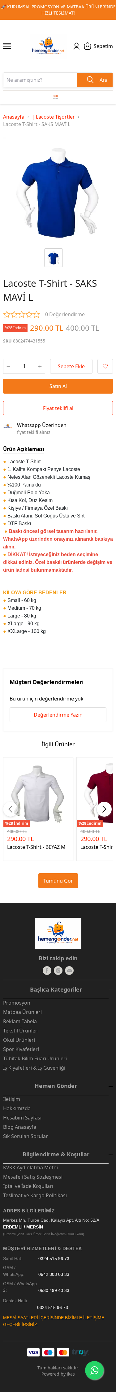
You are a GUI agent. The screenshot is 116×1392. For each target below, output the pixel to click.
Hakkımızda (17, 1108)
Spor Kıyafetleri (21, 1049)
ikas (71, 1374)
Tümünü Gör (58, 880)
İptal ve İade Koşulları (28, 1186)
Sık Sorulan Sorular (25, 1136)
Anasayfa (13, 116)
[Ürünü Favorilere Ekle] (105, 366)
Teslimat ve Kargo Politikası (35, 1195)
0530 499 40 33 (53, 1290)
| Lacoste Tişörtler (53, 116)
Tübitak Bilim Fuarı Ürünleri (35, 1058)
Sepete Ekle (71, 366)
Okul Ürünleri (19, 1039)
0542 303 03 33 (53, 1274)
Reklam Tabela (20, 1021)
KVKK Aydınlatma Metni (30, 1167)
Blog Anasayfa (19, 1127)
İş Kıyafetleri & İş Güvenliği (34, 1067)
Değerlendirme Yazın (58, 714)
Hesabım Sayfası (22, 1117)
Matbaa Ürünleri (22, 1012)
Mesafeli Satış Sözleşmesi (32, 1176)
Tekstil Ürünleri (21, 1030)
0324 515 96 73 (53, 1258)
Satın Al (58, 386)
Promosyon (16, 1002)
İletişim (11, 1099)
